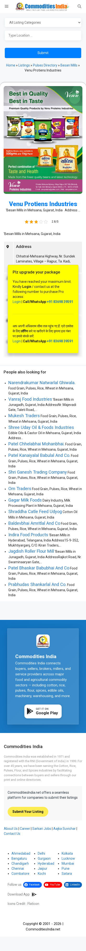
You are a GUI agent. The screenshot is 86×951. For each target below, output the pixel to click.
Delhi (41, 853)
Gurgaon (44, 858)
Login (17, 302)
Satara (67, 873)
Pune (66, 868)
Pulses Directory (45, 65)
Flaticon (33, 904)
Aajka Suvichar (64, 829)
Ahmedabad (20, 853)
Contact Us (12, 834)
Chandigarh (20, 863)
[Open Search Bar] (79, 6)
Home (10, 65)
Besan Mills (68, 65)
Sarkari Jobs (41, 829)
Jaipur (42, 868)
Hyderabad (46, 863)
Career (25, 829)
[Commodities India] (42, 6)
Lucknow (68, 858)
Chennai (17, 868)
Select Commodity (43, 22)
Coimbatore (20, 873)
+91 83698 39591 (60, 302)
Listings (24, 65)
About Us (11, 829)
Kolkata (67, 853)
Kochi (42, 873)
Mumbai (68, 863)
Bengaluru (19, 858)
